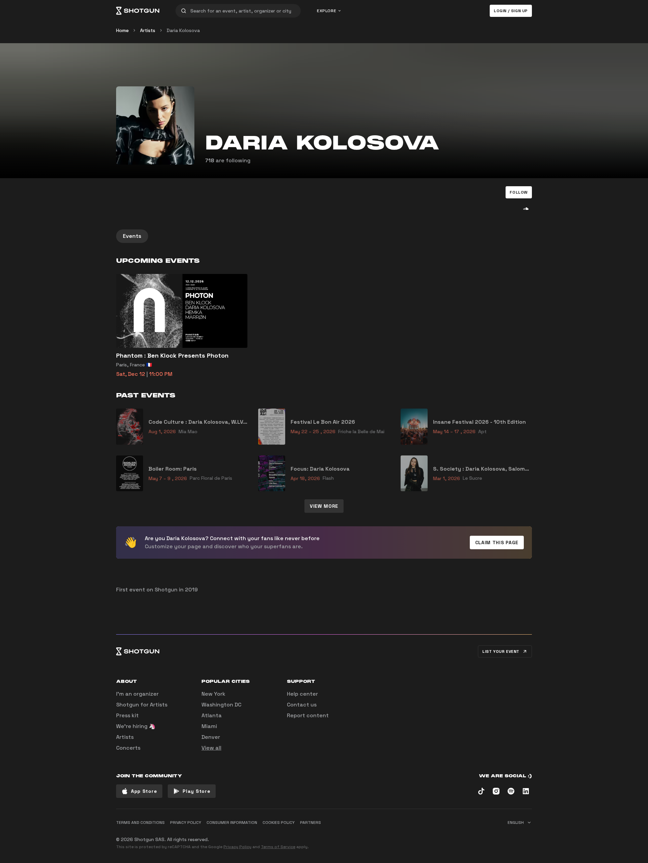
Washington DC (221, 704)
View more (324, 506)
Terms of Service (278, 847)
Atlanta (211, 715)
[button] (519, 192)
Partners (310, 822)
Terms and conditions (140, 822)
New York (213, 693)
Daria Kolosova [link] (183, 30)
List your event (500, 651)
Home (122, 30)
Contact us (302, 704)
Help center (302, 693)
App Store (144, 791)
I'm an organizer (137, 693)
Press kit (127, 715)
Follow (519, 192)
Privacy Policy (237, 847)
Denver (210, 737)
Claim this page (497, 542)
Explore (326, 10)
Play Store (196, 791)
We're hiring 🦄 (136, 726)
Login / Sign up (511, 10)
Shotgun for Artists (141, 704)
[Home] (137, 11)
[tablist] (324, 236)
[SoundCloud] (526, 208)
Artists (147, 30)
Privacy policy (185, 822)
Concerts (128, 747)
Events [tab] (132, 236)
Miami (209, 726)
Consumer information (232, 822)
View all (211, 747)
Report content (308, 715)
